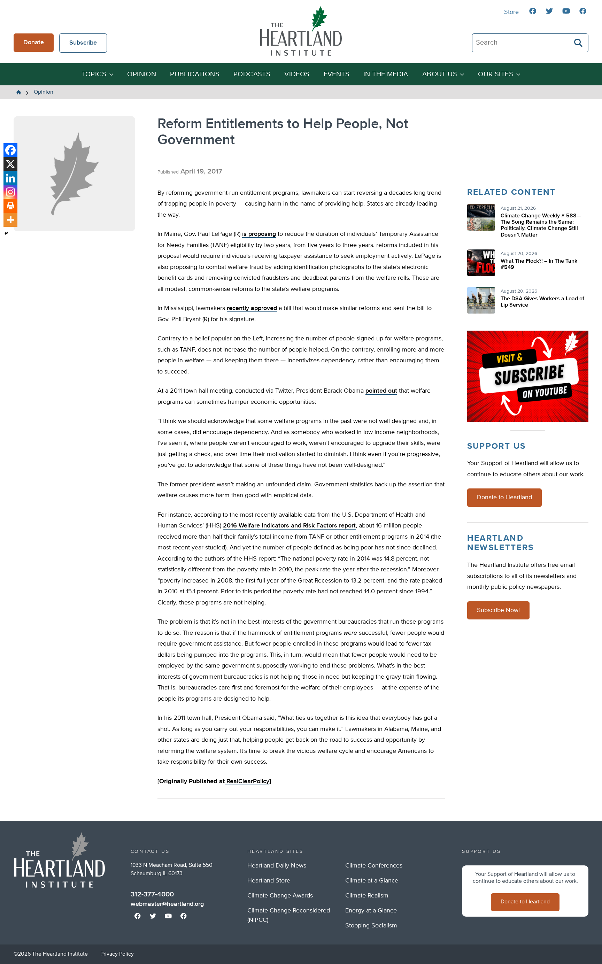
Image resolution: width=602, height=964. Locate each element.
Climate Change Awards (280, 896)
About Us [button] (439, 74)
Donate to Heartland (504, 497)
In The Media (385, 74)
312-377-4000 (152, 894)
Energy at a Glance (371, 911)
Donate (33, 42)
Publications (194, 74)
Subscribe (83, 43)
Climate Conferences (373, 866)
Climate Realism (366, 896)
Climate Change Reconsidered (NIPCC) (288, 915)
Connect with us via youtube (566, 11)
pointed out (381, 391)
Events (336, 74)
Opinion (141, 74)
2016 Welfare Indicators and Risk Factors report (289, 526)
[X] (10, 164)
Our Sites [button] (495, 74)
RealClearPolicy (247, 781)
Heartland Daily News (276, 866)
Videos (296, 74)
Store (511, 12)
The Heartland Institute (301, 31)
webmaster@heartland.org (167, 904)
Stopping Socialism (371, 926)
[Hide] (6, 233)
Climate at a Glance (371, 881)
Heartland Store (268, 881)
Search (578, 43)
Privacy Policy (117, 954)
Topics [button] (94, 74)
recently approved (252, 308)
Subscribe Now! (498, 610)
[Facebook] (10, 150)
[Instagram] (10, 192)
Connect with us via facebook (532, 11)
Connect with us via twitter (549, 11)
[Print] (10, 206)
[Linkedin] (10, 178)
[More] (10, 220)
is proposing (259, 234)
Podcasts (251, 74)
